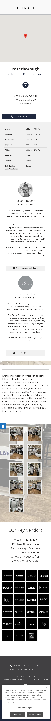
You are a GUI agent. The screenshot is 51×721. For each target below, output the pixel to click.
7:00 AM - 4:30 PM (33, 129)
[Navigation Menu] (46, 8)
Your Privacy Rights (25, 708)
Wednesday (9, 139)
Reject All (17, 714)
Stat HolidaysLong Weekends (11, 167)
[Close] (46, 687)
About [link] (38, 665)
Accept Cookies (35, 714)
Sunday (8, 161)
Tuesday (8, 134)
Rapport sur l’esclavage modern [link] (16, 679)
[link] (3, 426)
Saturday (8, 155)
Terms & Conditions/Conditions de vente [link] (25, 669)
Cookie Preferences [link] (40, 679)
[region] (26, 702)
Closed (28, 155)
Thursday (8, 145)
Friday (7, 150)
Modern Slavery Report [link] (25, 676)
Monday (8, 129)
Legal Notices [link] (9, 673)
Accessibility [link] (23, 673)
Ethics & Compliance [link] (39, 673)
